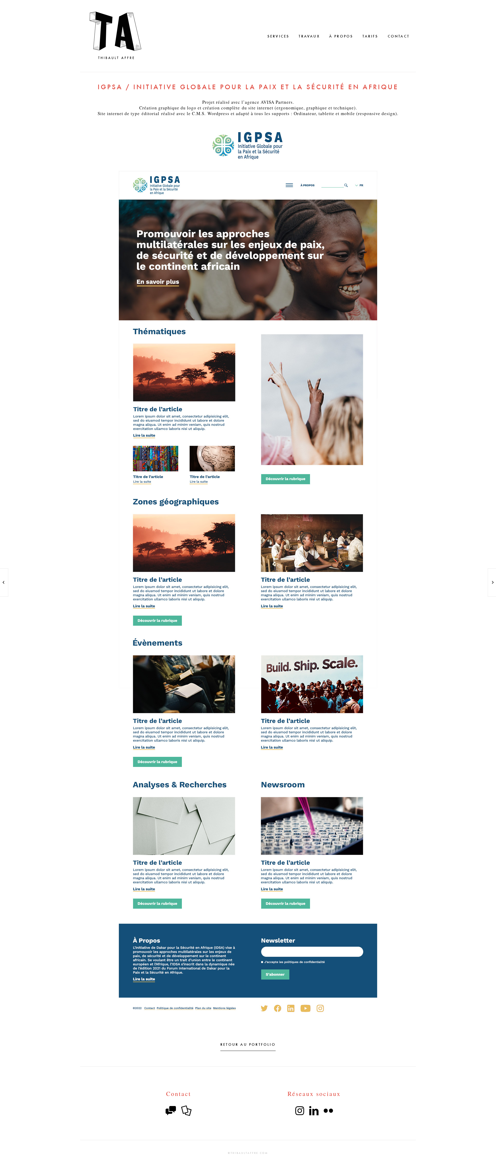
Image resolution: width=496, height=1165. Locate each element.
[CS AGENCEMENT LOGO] (4, 582)
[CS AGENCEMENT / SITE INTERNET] (492, 582)
